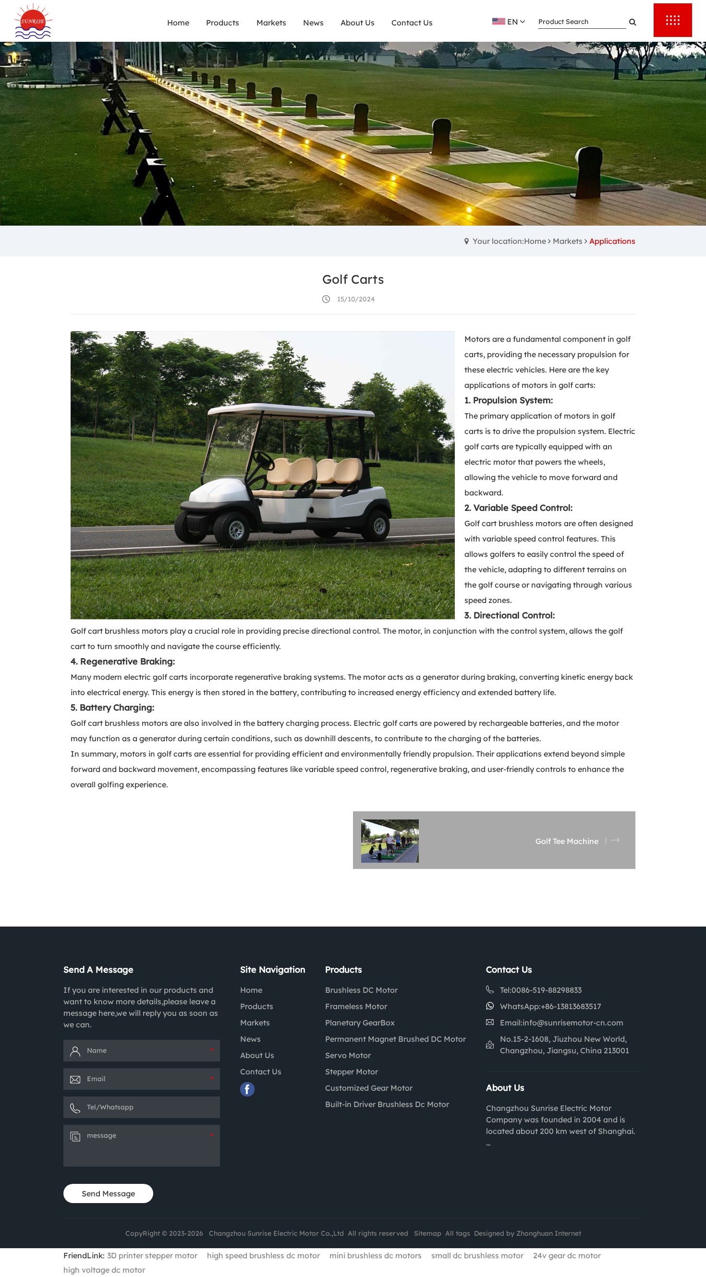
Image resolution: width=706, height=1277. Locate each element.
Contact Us (260, 1071)
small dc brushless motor (477, 1255)
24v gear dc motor (567, 1255)
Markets (568, 241)
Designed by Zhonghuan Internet (527, 1233)
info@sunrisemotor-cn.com (573, 1022)
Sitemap (427, 1233)
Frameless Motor (356, 1006)
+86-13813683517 (571, 1006)
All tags (457, 1233)
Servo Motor (348, 1055)
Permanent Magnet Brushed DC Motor (395, 1039)
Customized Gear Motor (369, 1088)
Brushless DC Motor (361, 990)
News (250, 1039)
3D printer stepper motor (152, 1255)
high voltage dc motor (104, 1270)
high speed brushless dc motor (263, 1255)
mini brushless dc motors (375, 1255)
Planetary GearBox (360, 1022)
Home (251, 990)
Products (256, 1006)
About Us (257, 1055)
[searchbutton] (632, 21)
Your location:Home (509, 241)
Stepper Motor (351, 1071)
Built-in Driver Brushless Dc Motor (387, 1104)
